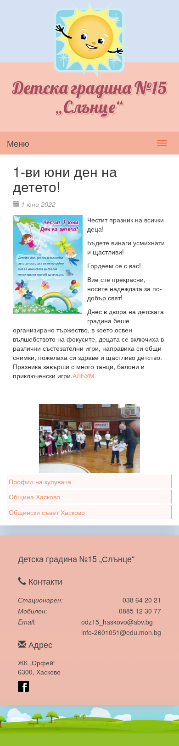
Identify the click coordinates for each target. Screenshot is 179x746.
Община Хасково (34, 496)
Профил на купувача (40, 481)
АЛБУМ (84, 375)
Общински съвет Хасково (47, 512)
